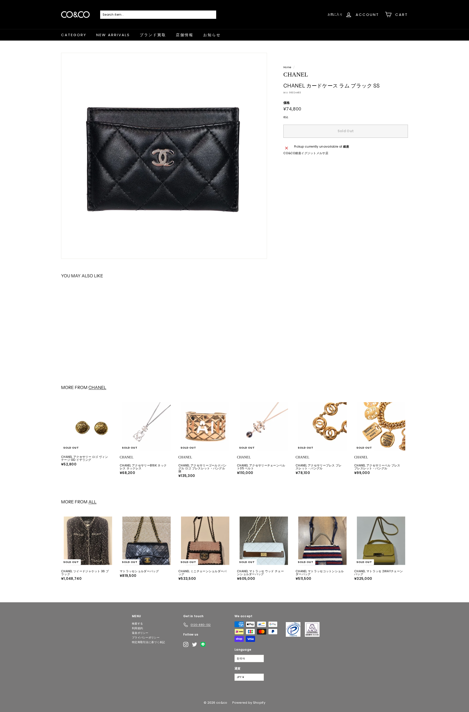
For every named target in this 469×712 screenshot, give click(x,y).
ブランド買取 (153, 34)
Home (287, 67)
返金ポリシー (140, 633)
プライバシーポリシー (146, 637)
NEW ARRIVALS (113, 34)
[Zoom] (164, 156)
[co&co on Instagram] (185, 644)
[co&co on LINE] (204, 644)
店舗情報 (184, 34)
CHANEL (97, 387)
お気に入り (335, 14)
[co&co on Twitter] (194, 644)
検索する (137, 624)
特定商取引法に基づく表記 (148, 642)
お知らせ (212, 34)
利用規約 (137, 628)
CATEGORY (73, 34)
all (92, 501)
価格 (286, 102)
